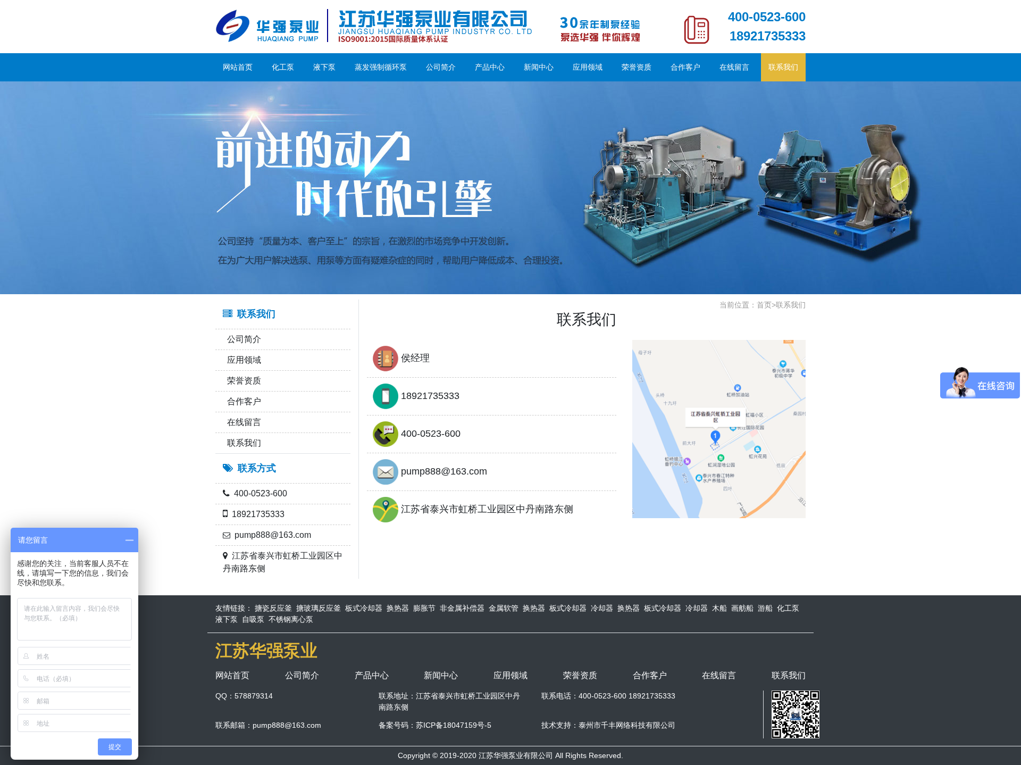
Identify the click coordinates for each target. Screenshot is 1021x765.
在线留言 (734, 67)
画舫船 (742, 608)
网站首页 (238, 67)
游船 (765, 608)
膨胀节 (424, 608)
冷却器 (602, 608)
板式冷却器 (363, 608)
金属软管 (503, 608)
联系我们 (783, 67)
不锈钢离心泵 (291, 619)
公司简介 (441, 67)
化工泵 (283, 67)
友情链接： (234, 608)
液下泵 (324, 67)
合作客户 (685, 67)
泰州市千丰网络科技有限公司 (627, 725)
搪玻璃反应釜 (318, 608)
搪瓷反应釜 (273, 608)
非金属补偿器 (462, 608)
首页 (764, 305)
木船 (719, 608)
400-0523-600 (767, 17)
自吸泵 (253, 619)
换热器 (398, 608)
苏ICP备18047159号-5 (453, 725)
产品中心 (490, 67)
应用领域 (587, 67)
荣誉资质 (636, 67)
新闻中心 (539, 67)
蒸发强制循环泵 (381, 67)
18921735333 (768, 36)
